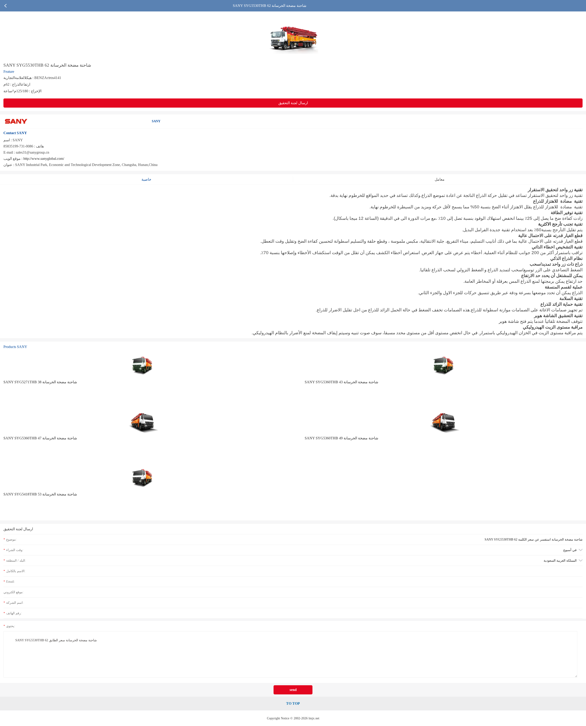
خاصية (146, 179)
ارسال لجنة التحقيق (293, 103)
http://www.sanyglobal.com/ (43, 158)
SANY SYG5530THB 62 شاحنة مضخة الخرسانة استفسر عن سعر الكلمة (534, 539)
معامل (440, 179)
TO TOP (293, 703)
